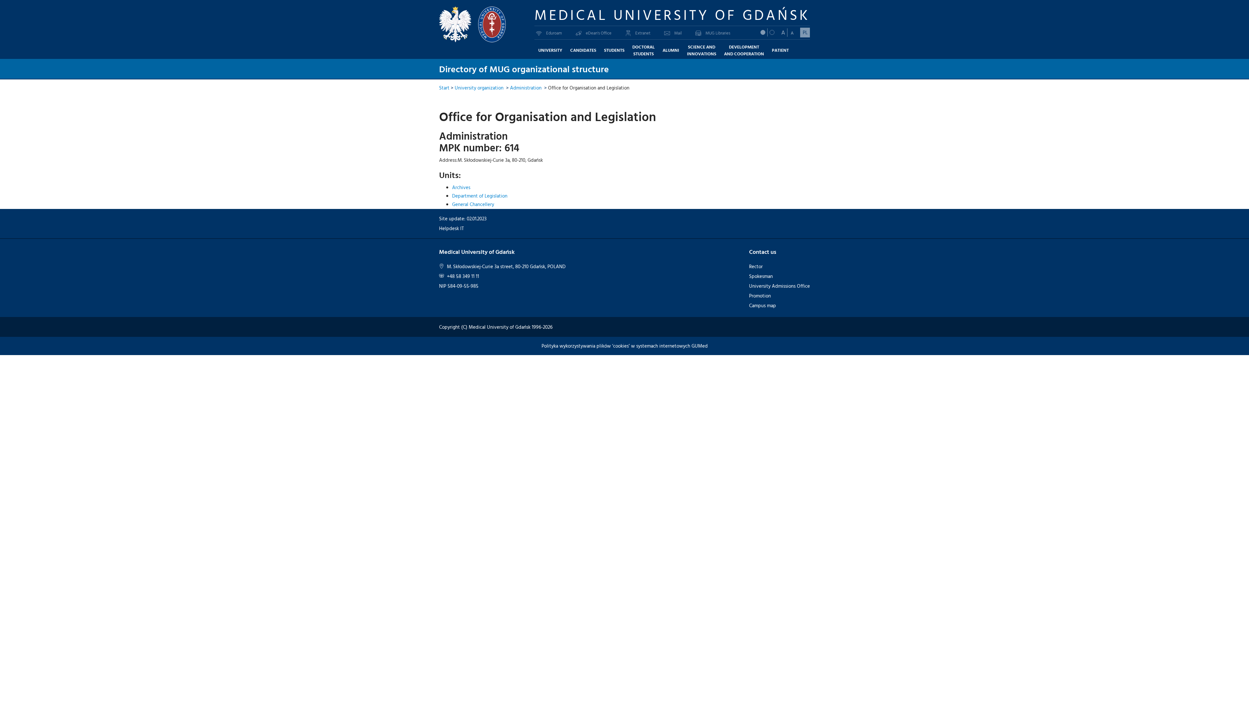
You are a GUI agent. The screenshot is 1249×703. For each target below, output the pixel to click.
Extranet (643, 33)
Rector (756, 266)
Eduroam (554, 33)
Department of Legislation (479, 196)
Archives (461, 187)
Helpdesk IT (451, 228)
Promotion (760, 295)
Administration (526, 87)
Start (444, 87)
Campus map (762, 305)
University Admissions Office (779, 286)
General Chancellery (473, 204)
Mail (678, 33)
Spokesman (761, 276)
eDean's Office (598, 33)
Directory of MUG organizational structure (524, 69)
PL (805, 32)
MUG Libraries (717, 33)
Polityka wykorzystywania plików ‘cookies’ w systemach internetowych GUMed (625, 346)
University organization (479, 87)
